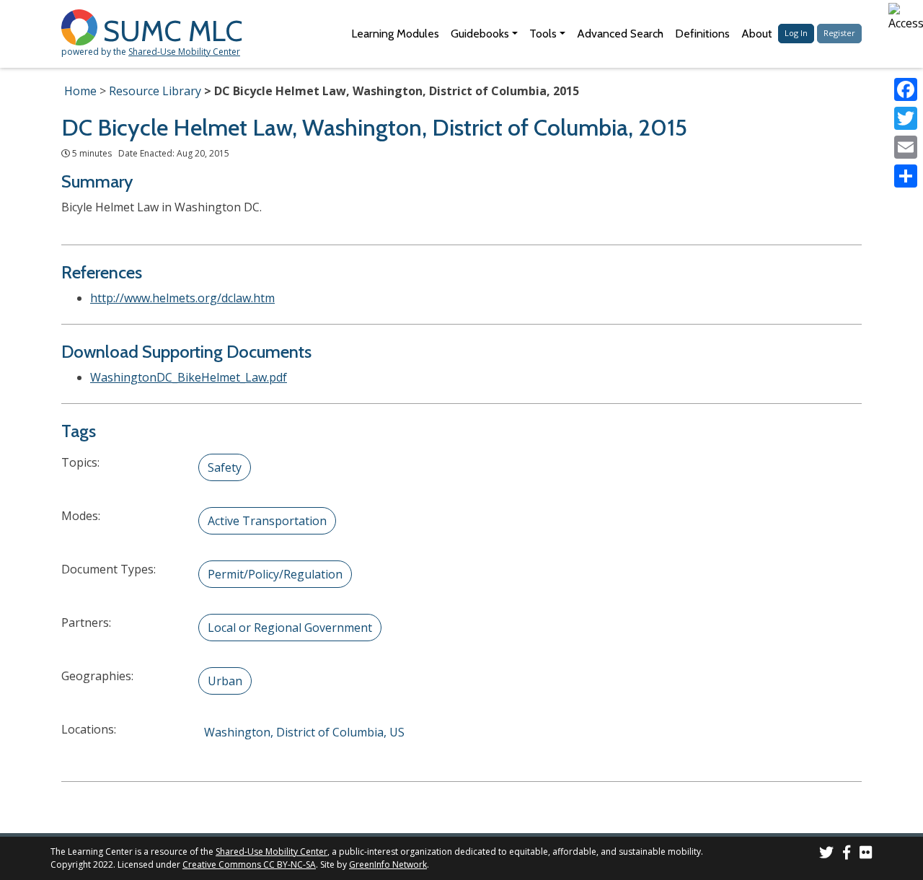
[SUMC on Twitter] (826, 854)
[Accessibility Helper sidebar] (905, 17)
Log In (796, 32)
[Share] (905, 176)
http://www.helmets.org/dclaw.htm (182, 298)
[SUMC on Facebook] (846, 854)
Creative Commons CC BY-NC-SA (249, 864)
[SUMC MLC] (82, 26)
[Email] (905, 147)
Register (839, 32)
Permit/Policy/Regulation (275, 574)
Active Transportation (267, 521)
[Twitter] (905, 118)
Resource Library (155, 91)
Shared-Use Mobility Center (184, 51)
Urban (225, 681)
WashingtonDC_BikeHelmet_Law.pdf (188, 377)
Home (80, 91)
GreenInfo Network (388, 864)
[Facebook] (905, 89)
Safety (225, 467)
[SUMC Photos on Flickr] (866, 854)
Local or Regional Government (290, 627)
